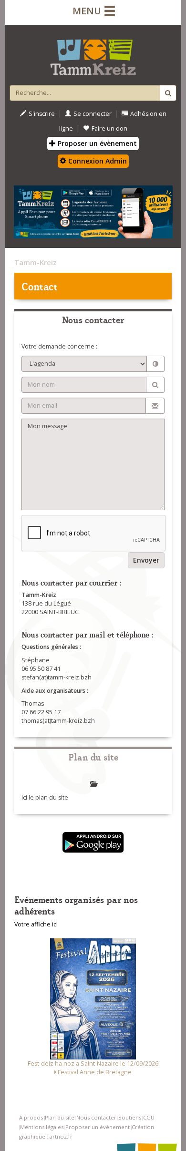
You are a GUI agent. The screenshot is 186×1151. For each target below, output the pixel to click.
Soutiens (129, 1117)
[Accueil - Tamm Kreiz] (93, 53)
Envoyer (146, 560)
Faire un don (109, 128)
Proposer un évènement (96, 143)
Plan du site (59, 1117)
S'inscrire (42, 114)
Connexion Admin (96, 160)
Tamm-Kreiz (35, 262)
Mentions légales (41, 1126)
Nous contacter (96, 1117)
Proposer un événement (97, 1126)
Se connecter (92, 114)
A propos (31, 1117)
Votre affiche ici (36, 924)
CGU (149, 1117)
